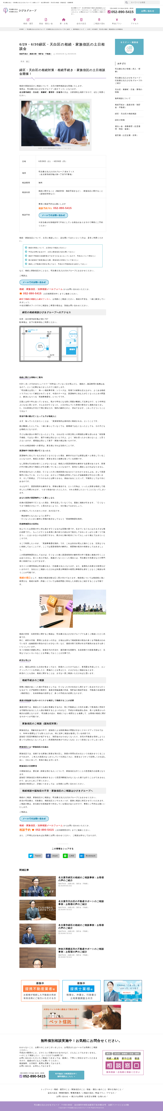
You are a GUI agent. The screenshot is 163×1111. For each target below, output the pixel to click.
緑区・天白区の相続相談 (125, 114)
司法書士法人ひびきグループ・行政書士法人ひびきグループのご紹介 (48, 29)
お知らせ (102, 1096)
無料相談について (78, 29)
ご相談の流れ (88, 1093)
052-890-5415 (62, 208)
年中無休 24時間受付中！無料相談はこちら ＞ (66, 1075)
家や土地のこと (115, 1089)
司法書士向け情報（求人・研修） (127, 70)
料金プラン (100, 1093)
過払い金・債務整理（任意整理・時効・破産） (127, 127)
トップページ (47, 1089)
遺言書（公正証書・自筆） (126, 135)
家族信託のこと (78, 1089)
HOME (21, 29)
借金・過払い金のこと (96, 1089)
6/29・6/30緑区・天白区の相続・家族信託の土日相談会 (105, 29)
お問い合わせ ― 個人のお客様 (69, 1096)
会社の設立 (53, 1093)
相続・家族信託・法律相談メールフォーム (41, 289)
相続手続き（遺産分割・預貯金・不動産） (35, 54)
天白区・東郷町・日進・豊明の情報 (128, 90)
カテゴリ (121, 63)
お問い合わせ (147, 11)
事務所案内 (64, 1093)
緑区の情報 (120, 120)
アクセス (111, 1093)
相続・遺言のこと (62, 1089)
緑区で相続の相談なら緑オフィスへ (35, 299)
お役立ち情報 (90, 1096)
